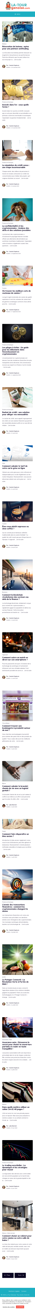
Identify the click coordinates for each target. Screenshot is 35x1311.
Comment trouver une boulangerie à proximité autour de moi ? (16, 728)
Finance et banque (7, 102)
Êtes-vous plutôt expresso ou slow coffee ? (15, 527)
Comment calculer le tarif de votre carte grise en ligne (14, 467)
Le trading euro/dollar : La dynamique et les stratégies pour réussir (14, 1167)
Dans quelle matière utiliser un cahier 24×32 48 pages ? (15, 1108)
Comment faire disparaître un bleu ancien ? (15, 835)
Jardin (4, 977)
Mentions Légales (14, 1291)
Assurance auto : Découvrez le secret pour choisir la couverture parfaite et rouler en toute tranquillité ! (17, 1045)
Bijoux (4, 783)
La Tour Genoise (11, 1295)
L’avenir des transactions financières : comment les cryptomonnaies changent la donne (15, 908)
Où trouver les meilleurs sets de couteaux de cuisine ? (16, 292)
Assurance (5, 1039)
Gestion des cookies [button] (9, 1307)
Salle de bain (11, 1233)
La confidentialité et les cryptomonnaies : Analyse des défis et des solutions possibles (16, 228)
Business (4, 592)
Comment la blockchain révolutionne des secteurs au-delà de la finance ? (15, 597)
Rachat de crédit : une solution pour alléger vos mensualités (16, 413)
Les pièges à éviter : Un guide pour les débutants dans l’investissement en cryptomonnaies (15, 350)
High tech (5, 655)
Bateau (4, 44)
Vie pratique (5, 723)
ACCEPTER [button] (20, 1307)
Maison (4, 1104)
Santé (4, 831)
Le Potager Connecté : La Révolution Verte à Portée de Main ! (15, 982)
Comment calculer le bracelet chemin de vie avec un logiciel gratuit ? (15, 788)
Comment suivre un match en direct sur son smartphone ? (15, 658)
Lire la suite (17, 59)
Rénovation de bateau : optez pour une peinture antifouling (15, 47)
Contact (23, 1291)
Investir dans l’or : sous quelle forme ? (15, 106)
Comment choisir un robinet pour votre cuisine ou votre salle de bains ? (17, 1238)
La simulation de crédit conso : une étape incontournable (15, 166)
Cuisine (4, 288)
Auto (3, 463)
